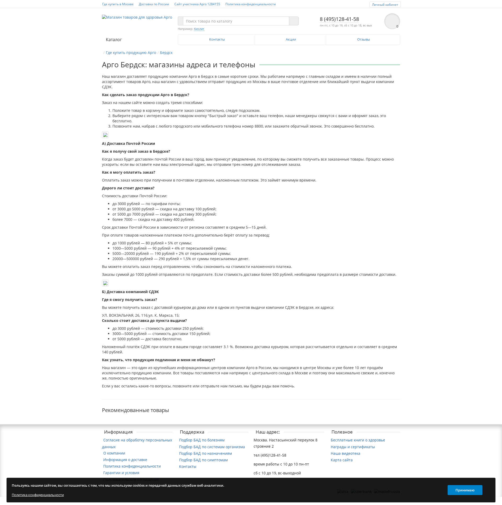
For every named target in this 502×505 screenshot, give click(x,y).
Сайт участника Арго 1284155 (197, 4)
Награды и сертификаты (353, 446)
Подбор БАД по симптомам (203, 459)
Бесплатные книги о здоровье (358, 439)
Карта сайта (342, 459)
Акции (291, 39)
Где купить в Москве (118, 4)
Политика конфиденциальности (250, 4)
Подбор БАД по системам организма (212, 446)
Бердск (166, 52)
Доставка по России (154, 4)
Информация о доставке (125, 459)
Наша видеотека (345, 453)
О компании (114, 453)
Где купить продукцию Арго (131, 52)
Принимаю (465, 490)
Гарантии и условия (121, 472)
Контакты (217, 39)
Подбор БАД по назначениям (205, 453)
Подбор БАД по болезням (202, 439)
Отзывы (363, 39)
